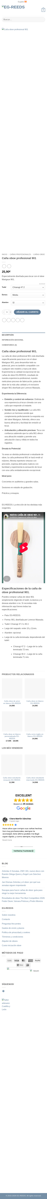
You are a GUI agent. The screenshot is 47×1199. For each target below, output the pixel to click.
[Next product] (4, 266)
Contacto (6, 919)
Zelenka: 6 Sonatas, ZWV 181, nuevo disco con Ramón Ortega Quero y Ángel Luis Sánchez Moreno (23, 874)
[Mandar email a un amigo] (18, 320)
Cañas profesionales (20, 254)
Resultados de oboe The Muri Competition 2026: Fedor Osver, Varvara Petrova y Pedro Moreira (23, 899)
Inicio (4, 254)
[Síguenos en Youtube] (25, 991)
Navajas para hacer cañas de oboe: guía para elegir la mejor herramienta (22, 891)
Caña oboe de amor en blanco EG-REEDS (12, 702)
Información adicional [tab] (12, 340)
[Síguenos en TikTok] (13, 991)
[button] (38, 10)
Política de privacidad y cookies (16, 932)
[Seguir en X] (16, 991)
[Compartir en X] (13, 320)
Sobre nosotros (8, 915)
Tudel (4, 287)
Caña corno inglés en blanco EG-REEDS (34, 735)
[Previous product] (9, 266)
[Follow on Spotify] (3, 991)
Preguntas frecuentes (11, 924)
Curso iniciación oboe (11, 945)
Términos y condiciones (12, 937)
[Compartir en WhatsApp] (4, 320)
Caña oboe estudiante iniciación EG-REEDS (12, 779)
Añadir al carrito (27, 312)
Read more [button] (7, 840)
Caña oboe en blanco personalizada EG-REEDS (12, 736)
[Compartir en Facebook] (9, 320)
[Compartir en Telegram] (22, 320)
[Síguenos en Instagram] (10, 991)
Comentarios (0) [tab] (9, 345)
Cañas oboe (39, 254)
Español (21, 2)
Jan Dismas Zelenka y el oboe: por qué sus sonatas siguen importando (21, 883)
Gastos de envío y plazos (13, 928)
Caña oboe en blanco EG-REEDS (34, 702)
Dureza (4, 295)
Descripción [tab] (8, 335)
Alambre (5, 302)
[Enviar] (42, 19)
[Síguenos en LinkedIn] (22, 991)
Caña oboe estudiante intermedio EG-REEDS (35, 779)
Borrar (42, 284)
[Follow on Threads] (19, 991)
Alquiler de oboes (10, 941)
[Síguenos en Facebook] (7, 991)
